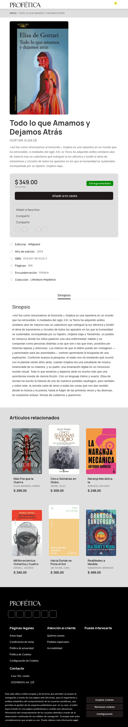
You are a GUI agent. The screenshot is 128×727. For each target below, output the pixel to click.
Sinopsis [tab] (64, 295)
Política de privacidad (22, 648)
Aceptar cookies (104, 699)
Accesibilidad (54, 648)
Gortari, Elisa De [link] (23, 140)
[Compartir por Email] (38, 229)
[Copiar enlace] (45, 229)
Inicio (13, 13)
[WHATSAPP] (11, 614)
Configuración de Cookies (24, 660)
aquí (75, 720)
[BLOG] (44, 614)
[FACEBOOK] (19, 614)
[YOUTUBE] (53, 614)
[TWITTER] (28, 614)
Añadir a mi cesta (64, 196)
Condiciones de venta (22, 642)
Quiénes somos (55, 635)
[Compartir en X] (24, 229)
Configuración (105, 713)
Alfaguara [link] (34, 244)
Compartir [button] (23, 216)
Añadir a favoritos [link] (27, 210)
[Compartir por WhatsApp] (31, 229)
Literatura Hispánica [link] (43, 279)
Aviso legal (16, 635)
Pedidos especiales (58, 642)
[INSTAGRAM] (36, 614)
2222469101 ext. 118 (22, 682)
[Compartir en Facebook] (17, 229)
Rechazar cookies (105, 706)
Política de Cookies (20, 654)
